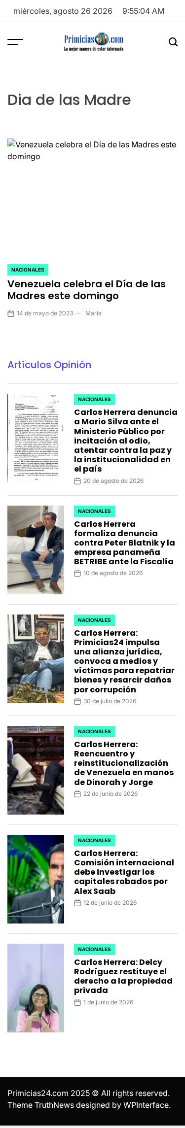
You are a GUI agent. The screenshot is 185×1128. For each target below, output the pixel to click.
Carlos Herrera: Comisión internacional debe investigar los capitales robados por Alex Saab (124, 872)
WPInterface (146, 1105)
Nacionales (27, 270)
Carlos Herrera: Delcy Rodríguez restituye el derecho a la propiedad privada (123, 976)
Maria (93, 313)
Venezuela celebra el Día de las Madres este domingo (86, 290)
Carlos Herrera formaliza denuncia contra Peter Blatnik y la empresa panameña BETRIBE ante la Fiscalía (124, 543)
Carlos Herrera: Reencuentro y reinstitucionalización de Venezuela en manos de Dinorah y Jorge (124, 763)
